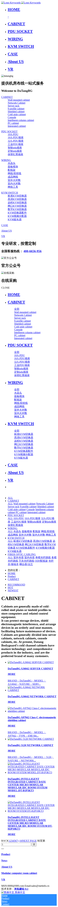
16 (21, 840)
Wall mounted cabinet (24, 503)
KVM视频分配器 (45, 547)
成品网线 (13, 534)
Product (12, 576)
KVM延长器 (15, 551)
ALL (10, 497)
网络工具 (51, 534)
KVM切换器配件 (25, 547)
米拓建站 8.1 (21, 889)
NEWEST (13, 590)
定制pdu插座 (49, 521)
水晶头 (17, 531)
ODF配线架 (41, 560)
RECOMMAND (16, 584)
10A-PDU (18, 518)
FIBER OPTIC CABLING (22, 554)
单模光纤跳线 (43, 557)
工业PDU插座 (19, 521)
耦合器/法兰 (26, 564)
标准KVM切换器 (22, 541)
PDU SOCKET (16, 515)
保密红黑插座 (15, 525)
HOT (10, 587)
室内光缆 (29, 557)
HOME (14, 294)
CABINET (13, 500)
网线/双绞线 (48, 531)
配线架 (36, 531)
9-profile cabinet (28, 506)
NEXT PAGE (29, 840)
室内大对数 (38, 534)
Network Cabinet (45, 503)
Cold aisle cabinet (17, 509)
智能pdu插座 (34, 521)
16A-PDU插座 (32, 518)
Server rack (13, 506)
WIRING (12, 528)
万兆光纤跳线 (26, 560)
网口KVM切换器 (34, 544)
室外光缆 (18, 557)
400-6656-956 (33, 251)
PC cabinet (21, 512)
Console (30, 509)
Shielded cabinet (45, 506)
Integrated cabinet (36, 512)
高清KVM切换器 (42, 541)
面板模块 (27, 531)
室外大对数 (25, 534)
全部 (16, 309)
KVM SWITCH (16, 538)
